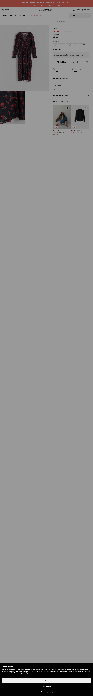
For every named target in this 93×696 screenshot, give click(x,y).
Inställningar (46, 686)
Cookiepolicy (12, 673)
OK (46, 680)
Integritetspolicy (23, 673)
